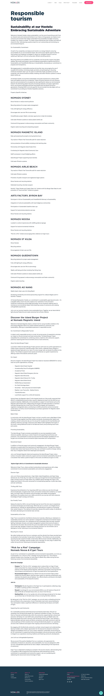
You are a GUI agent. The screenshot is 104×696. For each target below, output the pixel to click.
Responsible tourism (29, 676)
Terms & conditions (29, 681)
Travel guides (74, 2)
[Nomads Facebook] (67, 681)
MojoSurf (41, 677)
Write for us (27, 677)
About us (27, 674)
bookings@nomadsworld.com (73, 676)
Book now (88, 2)
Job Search (41, 676)
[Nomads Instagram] (69, 681)
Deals (56, 2)
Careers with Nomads (43, 674)
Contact (80, 2)
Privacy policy (28, 679)
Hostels (12, 674)
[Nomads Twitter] (71, 681)
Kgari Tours (41, 679)
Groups (60, 2)
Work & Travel (66, 2)
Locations (49, 2)
